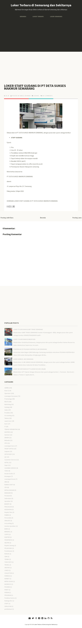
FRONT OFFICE (9, 449)
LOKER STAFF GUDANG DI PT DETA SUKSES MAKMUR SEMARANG (35, 87)
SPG (5, 443)
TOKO (6, 471)
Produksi (7, 413)
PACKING (7, 587)
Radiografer (8, 601)
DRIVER (6, 438)
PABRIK (6, 515)
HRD (5, 482)
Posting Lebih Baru (7, 218)
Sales (6, 410)
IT (5, 426)
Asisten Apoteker (10, 526)
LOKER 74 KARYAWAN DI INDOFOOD (24, 339)
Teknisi (6, 418)
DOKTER (7, 537)
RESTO (6, 402)
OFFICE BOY (8, 454)
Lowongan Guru (9, 446)
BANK (6, 529)
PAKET (6, 590)
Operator (7, 393)
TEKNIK (6, 559)
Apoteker (7, 501)
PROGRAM (7, 595)
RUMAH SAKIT (8, 485)
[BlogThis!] (10, 206)
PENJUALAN (8, 507)
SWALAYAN (7, 606)
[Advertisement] (41, 35)
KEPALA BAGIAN (9, 490)
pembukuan (8, 609)
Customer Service (10, 460)
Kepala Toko (8, 512)
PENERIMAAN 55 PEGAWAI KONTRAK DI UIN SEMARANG (30, 349)
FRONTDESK (8, 540)
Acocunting (8, 523)
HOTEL (6, 462)
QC (5, 457)
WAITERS (7, 432)
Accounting (8, 415)
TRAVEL (6, 565)
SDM (5, 556)
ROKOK (6, 554)
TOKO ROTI (8, 562)
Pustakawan (8, 551)
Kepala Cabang (9, 545)
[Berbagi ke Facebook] (14, 206)
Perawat (7, 496)
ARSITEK (7, 568)
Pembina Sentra (9, 598)
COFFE (6, 534)
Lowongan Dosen (9, 479)
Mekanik (7, 440)
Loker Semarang (56, 16)
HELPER (6, 543)
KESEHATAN (8, 509)
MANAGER (7, 493)
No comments (47, 95)
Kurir (5, 424)
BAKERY (6, 504)
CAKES (6, 570)
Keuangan (7, 476)
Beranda (23, 16)
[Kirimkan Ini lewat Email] (8, 206)
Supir (6, 465)
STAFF (6, 603)
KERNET (6, 579)
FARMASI (7, 576)
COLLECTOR (8, 573)
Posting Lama (76, 218)
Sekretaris (7, 498)
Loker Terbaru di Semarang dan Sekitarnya (41, 5)
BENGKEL (7, 532)
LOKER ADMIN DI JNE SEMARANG (23, 359)
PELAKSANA (8, 548)
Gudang (36, 95)
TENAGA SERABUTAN (10, 429)
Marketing (7, 404)
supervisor (7, 421)
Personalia (7, 518)
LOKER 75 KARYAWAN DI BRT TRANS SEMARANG (28, 329)
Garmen (7, 435)
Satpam (6, 451)
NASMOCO (7, 584)
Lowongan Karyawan (11, 396)
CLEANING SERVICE (10, 468)
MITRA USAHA (8, 581)
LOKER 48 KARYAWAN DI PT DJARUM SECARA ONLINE (29, 369)
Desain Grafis (8, 474)
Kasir (6, 391)
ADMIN (6, 388)
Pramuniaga (8, 399)
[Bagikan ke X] (12, 206)
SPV (5, 487)
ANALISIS (7, 521)
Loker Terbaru (38, 16)
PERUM (6, 592)
